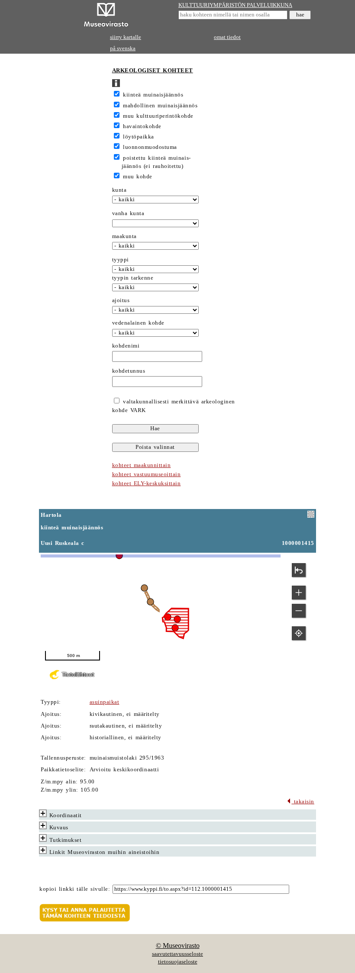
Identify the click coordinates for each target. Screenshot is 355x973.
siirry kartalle (125, 37)
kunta (119, 190)
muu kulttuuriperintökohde (158, 116)
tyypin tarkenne (133, 278)
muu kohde (137, 177)
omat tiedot (227, 37)
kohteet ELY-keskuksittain (146, 483)
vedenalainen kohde (138, 323)
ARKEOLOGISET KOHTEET (152, 71)
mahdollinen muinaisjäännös (160, 106)
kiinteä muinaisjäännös (153, 95)
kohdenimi (126, 346)
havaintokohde (142, 126)
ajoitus (121, 300)
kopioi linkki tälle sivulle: (74, 889)
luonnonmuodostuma (150, 147)
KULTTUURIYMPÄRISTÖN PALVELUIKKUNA (235, 5)
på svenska (123, 48)
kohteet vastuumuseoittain (146, 474)
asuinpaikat (104, 702)
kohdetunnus (128, 371)
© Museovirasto (178, 945)
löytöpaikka (138, 137)
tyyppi (120, 260)
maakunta (124, 236)
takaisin (302, 802)
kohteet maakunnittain (141, 465)
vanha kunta (128, 213)
